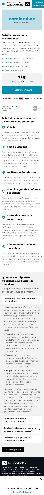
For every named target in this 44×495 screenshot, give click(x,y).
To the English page (22, 492)
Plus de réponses (13, 449)
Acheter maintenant (22, 90)
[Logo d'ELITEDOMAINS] (22, 463)
